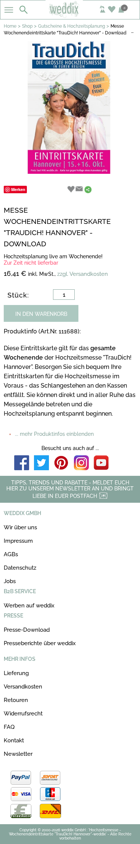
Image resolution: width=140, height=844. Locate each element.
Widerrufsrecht (23, 713)
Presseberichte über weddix (40, 643)
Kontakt (14, 740)
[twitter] (41, 463)
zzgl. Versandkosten (82, 274)
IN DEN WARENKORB (41, 314)
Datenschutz (20, 567)
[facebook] (21, 463)
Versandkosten (23, 686)
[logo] (70, 15)
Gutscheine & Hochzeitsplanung (71, 26)
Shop (27, 26)
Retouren (16, 700)
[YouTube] (101, 463)
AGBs (11, 554)
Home (10, 26)
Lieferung (16, 673)
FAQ (9, 727)
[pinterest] (61, 463)
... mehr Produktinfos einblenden (54, 434)
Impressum (18, 540)
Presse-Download (27, 629)
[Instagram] (81, 463)
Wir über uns (20, 527)
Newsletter (18, 754)
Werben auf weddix (29, 605)
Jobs (10, 581)
